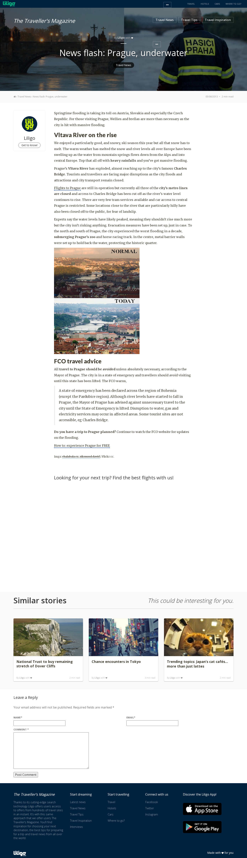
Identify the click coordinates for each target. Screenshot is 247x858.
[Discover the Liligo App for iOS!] (202, 809)
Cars (110, 814)
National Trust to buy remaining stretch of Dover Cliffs (44, 663)
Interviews (76, 827)
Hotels (112, 808)
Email (130, 717)
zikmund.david (90, 456)
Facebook (151, 802)
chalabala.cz (70, 456)
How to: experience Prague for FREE (82, 445)
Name (18, 717)
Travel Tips (189, 20)
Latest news (78, 802)
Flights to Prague (67, 188)
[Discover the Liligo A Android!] (202, 827)
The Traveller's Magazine (44, 20)
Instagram (151, 814)
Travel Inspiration (218, 20)
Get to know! (29, 145)
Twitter (149, 808)
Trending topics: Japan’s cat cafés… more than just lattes (197, 663)
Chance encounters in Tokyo (116, 661)
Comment (21, 729)
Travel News (165, 20)
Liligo (22, 677)
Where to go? (116, 820)
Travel (111, 802)
